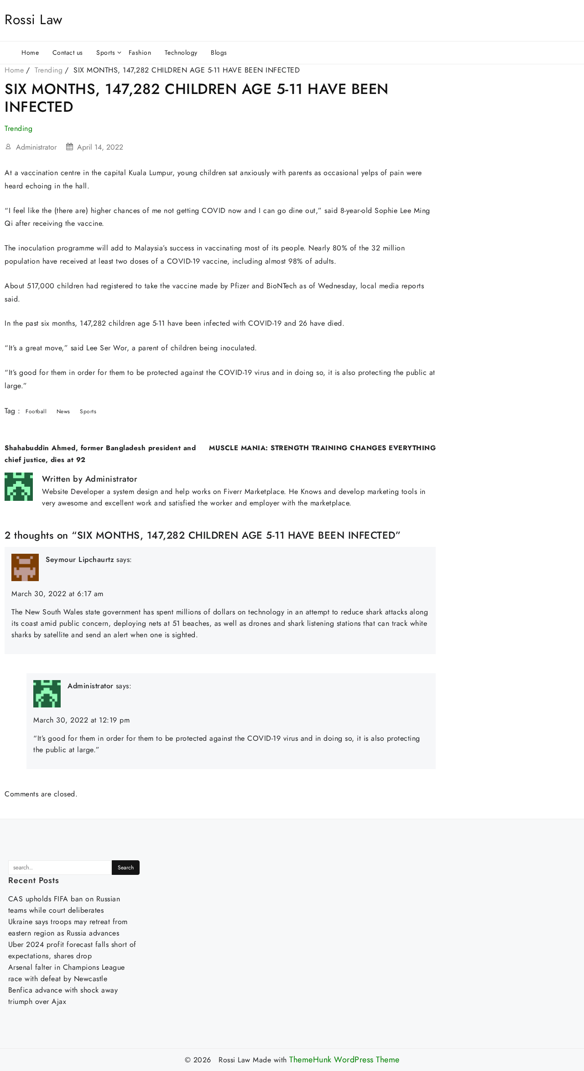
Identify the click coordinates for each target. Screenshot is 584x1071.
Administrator (36, 147)
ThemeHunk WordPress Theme (344, 1060)
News (63, 411)
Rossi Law (34, 19)
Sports (88, 411)
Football (36, 411)
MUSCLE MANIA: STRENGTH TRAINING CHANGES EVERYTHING (322, 448)
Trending (18, 128)
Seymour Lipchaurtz (80, 559)
